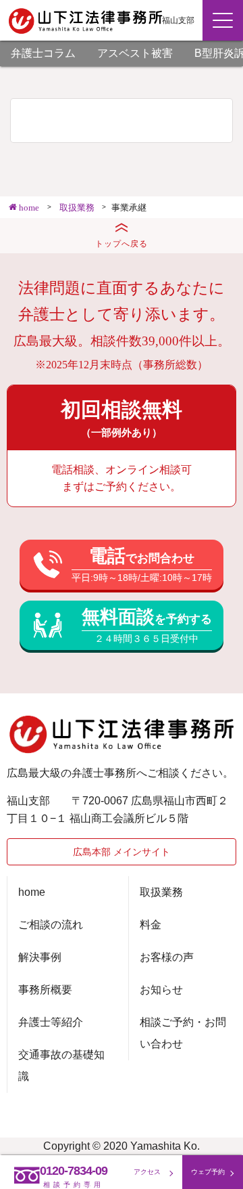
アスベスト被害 (135, 53)
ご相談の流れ (50, 924)
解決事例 (39, 957)
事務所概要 (45, 989)
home (31, 892)
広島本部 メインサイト (121, 851)
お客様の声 (167, 957)
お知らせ (161, 989)
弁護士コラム (43, 53)
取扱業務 (161, 892)
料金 (150, 924)
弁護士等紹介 (50, 1022)
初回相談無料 (121, 417)
